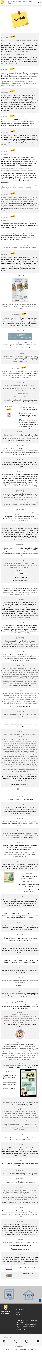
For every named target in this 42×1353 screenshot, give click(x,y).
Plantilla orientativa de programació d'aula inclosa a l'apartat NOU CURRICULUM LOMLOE (21, 939)
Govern (18, 1314)
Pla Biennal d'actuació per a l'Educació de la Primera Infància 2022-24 (23, 1139)
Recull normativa (28, 1273)
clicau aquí (26, 706)
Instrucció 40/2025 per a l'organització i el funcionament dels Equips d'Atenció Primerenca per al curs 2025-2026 (20, 464)
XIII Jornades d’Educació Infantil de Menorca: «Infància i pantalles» (9, 1077)
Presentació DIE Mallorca (20, 580)
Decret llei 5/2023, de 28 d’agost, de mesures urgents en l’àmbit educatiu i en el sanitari (19, 823)
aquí (28, 348)
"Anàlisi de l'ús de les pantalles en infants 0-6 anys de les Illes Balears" (28, 415)
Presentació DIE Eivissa (20, 577)
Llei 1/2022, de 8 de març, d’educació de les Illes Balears (23, 1066)
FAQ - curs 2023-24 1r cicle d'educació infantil (20, 800)
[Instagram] (26, 1341)
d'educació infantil (20, 972)
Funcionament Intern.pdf (21, 1249)
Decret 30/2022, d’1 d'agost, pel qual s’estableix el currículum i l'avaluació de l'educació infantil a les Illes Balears (21, 995)
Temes (18, 1312)
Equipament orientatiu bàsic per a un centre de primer (18, 970)
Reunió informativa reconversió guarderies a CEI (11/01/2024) (21, 726)
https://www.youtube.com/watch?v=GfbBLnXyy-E (28, 891)
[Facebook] (4, 1341)
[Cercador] (39, 2)
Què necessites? (20, 1309)
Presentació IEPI (20, 571)
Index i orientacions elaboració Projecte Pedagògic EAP (20, 1174)
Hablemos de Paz (26, 1104)
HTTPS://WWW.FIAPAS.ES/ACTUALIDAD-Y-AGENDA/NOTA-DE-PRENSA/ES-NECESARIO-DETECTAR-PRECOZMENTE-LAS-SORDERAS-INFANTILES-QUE (20, 778)
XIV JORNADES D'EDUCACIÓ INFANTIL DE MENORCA (28, 877)
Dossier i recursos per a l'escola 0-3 (12, 1211)
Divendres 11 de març (9, 1084)
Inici (17, 1307)
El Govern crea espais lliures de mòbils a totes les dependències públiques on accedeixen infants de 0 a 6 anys (28, 424)
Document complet (27, 837)
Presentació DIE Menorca (20, 574)
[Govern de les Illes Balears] (3, 2)
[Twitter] (15, 1341)
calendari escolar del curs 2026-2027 (27, 373)
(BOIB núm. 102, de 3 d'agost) (22, 685)
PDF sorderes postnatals (18, 784)
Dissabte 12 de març (9, 1088)
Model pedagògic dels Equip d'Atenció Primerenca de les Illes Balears (20, 1164)
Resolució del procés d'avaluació (22, 1003)
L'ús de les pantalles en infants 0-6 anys (28, 408)
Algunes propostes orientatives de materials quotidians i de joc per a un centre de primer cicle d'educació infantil (20, 961)
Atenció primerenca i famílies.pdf (21, 1246)
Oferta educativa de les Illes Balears (28, 1269)
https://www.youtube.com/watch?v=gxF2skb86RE (28, 885)
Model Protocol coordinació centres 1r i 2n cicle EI (20, 1182)
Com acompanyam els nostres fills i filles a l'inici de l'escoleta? (21, 1025)
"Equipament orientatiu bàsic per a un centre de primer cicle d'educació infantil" (20, 589)
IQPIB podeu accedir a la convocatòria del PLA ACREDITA (21, 1203)
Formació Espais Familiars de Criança (15, 714)
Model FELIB (20, 986)
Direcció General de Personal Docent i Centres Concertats (21, 401)
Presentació (18, 834)
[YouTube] (38, 1341)
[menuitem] (40, 2)
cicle (36, 970)
